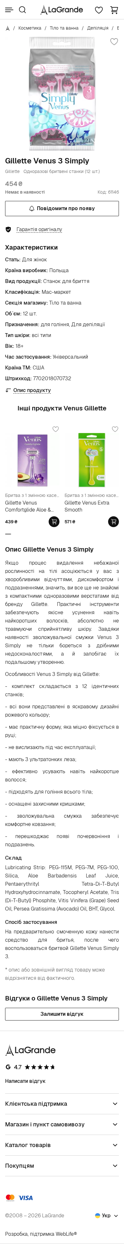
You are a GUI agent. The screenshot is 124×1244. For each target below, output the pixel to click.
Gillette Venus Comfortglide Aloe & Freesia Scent (28, 506)
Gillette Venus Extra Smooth (87, 506)
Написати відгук (25, 1081)
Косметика (29, 28)
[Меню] (9, 10)
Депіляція (97, 28)
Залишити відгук (62, 1014)
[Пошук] (22, 9)
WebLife (65, 1234)
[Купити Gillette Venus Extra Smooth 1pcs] (113, 521)
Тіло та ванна (64, 28)
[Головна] (8, 28)
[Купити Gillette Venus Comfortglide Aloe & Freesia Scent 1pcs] (54, 521)
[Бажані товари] (99, 9)
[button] (114, 9)
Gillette (12, 171)
